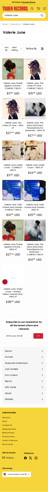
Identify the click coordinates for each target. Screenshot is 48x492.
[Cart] (38, 8)
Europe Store (28, 2)
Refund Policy (8, 432)
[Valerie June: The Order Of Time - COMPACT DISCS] (35, 69)
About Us (6, 417)
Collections (15, 24)
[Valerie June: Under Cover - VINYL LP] (35, 151)
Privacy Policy (8, 436)
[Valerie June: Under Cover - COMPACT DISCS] (13, 151)
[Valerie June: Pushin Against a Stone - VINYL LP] (13, 230)
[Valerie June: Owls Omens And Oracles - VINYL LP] (35, 190)
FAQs (4, 421)
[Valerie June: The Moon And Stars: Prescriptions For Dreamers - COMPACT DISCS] (35, 230)
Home (5, 24)
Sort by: (11, 48)
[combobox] (24, 15)
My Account (7, 444)
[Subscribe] (38, 336)
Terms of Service (10, 440)
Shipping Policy (9, 429)
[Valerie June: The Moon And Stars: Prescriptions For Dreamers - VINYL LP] (35, 108)
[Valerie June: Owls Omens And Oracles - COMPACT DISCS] (13, 190)
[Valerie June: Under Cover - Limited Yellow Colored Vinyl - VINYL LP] (13, 275)
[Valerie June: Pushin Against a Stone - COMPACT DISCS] (13, 69)
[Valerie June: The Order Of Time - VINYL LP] (13, 108)
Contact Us (7, 425)
